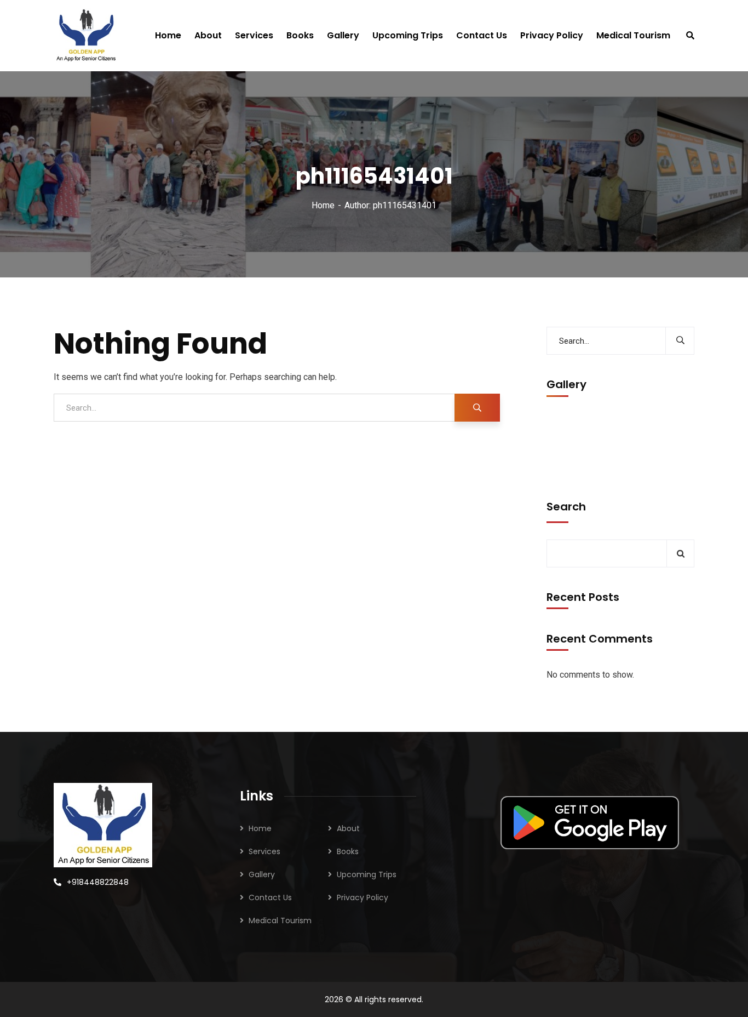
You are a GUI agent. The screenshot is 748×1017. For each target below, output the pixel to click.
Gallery (262, 874)
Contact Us (270, 897)
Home (323, 205)
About (348, 828)
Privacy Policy (362, 897)
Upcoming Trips (366, 874)
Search (566, 506)
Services (264, 851)
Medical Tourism (280, 920)
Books (348, 851)
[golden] (86, 35)
